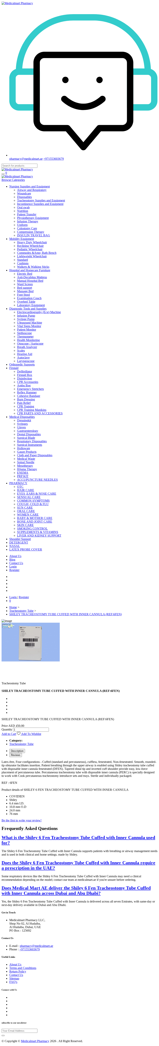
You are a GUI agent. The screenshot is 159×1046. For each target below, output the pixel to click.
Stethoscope (24, 333)
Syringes (22, 423)
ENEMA (22, 472)
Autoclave (23, 357)
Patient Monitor (26, 329)
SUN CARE (25, 507)
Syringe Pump (26, 319)
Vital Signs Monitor (29, 326)
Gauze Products (26, 451)
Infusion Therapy (27, 221)
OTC (20, 486)
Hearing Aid (24, 354)
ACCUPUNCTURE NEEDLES (37, 479)
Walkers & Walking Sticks (33, 266)
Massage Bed (25, 291)
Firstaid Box (24, 375)
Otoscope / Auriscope (30, 343)
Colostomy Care (27, 228)
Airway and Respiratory (32, 190)
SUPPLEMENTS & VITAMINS (37, 532)
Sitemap (14, 978)
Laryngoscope (26, 361)
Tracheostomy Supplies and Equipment (41, 200)
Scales (21, 350)
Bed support (24, 287)
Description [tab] (17, 750)
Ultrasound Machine (29, 322)
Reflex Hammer (27, 392)
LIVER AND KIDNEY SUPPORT (39, 535)
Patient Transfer (26, 214)
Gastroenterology (27, 430)
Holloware (23, 448)
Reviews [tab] (15, 755)
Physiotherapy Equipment (33, 218)
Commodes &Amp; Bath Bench (36, 252)
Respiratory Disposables (32, 441)
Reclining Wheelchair (30, 245)
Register (14, 570)
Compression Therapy (30, 231)
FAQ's (13, 982)
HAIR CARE (25, 490)
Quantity (7, 729)
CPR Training (25, 406)
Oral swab (23, 207)
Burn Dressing (26, 399)
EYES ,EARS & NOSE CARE (36, 493)
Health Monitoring (28, 340)
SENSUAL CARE (29, 497)
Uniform (22, 224)
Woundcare (24, 193)
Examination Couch (29, 298)
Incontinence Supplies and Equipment (40, 204)
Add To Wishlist (31, 734)
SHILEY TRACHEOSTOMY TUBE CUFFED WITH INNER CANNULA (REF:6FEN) (65, 614)
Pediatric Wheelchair (29, 249)
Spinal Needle (25, 462)
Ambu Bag (24, 385)
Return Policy (17, 971)
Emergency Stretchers (30, 389)
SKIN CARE (25, 525)
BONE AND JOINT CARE (34, 521)
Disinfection (24, 378)
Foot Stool (23, 294)
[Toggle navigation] (3, 174)
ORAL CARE (26, 511)
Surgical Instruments (29, 444)
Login (13, 566)
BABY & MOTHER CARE (34, 518)
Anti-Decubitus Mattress (32, 277)
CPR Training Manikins (31, 409)
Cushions (23, 263)
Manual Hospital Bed (30, 280)
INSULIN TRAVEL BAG (33, 235)
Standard (22, 259)
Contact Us (16, 975)
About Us (15, 964)
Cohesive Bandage (28, 396)
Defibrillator (24, 371)
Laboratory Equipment (31, 305)
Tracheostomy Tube (21, 610)
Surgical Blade (26, 437)
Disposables (24, 197)
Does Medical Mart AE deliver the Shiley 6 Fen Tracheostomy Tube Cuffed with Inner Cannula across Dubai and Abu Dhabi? (76, 890)
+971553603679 (53, 158)
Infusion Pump (26, 315)
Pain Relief (24, 403)
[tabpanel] (79, 788)
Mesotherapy (25, 465)
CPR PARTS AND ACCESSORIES (40, 413)
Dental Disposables (29, 434)
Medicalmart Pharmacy (35, 1041)
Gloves (21, 427)
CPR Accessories (27, 382)
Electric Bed (24, 273)
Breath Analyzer (27, 347)
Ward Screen (25, 284)
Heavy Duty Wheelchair (32, 242)
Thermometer (25, 336)
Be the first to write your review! (21, 820)
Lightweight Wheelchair (32, 256)
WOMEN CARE (28, 514)
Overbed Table (26, 301)
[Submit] (3, 1035)
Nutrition (22, 211)
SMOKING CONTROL (32, 528)
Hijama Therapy (27, 469)
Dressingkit (24, 420)
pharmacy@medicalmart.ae (26, 158)
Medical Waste (26, 458)
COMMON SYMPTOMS (33, 500)
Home (13, 607)
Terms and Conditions (22, 968)
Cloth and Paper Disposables (34, 455)
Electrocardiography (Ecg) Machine (39, 312)
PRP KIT (23, 476)
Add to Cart (9, 734)
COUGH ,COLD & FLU (33, 504)
